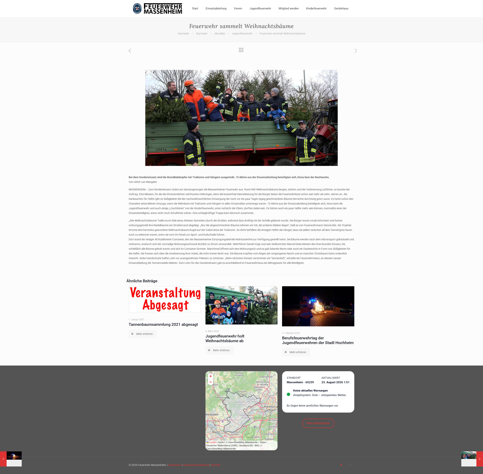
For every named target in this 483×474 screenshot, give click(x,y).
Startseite (183, 33)
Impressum (175, 464)
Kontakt (215, 464)
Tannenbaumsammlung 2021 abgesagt (163, 324)
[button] (210, 376)
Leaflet (212, 442)
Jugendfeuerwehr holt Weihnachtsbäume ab (224, 338)
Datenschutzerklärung (196, 464)
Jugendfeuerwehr (242, 33)
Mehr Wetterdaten (318, 423)
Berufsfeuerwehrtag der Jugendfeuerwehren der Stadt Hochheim (318, 340)
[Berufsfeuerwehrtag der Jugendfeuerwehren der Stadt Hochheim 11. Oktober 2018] (11, 458)
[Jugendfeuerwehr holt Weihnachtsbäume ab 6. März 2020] (472, 458)
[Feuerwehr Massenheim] (157, 8)
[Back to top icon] (350, 465)
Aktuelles (219, 33)
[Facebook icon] (341, 465)
